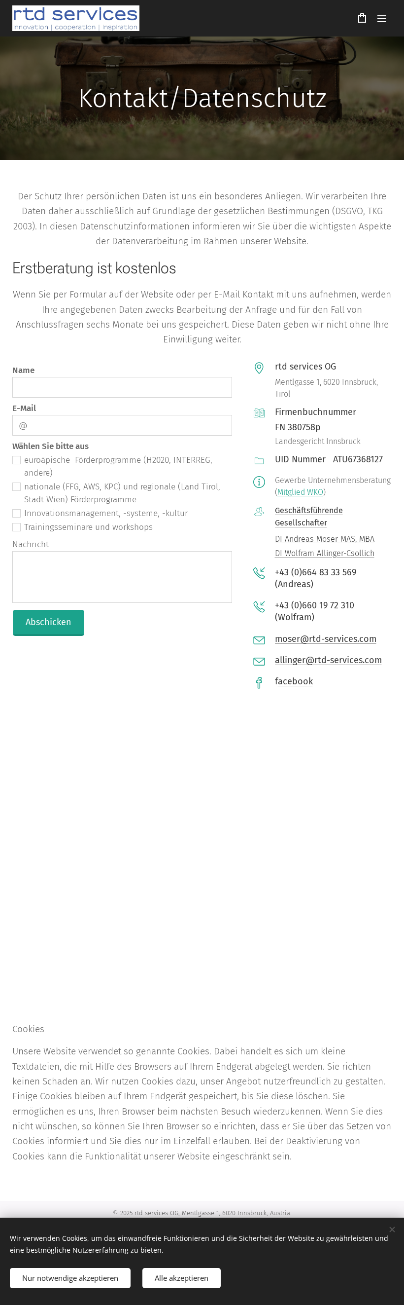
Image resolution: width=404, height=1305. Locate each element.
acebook (295, 681)
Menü (382, 18)
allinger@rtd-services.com (328, 660)
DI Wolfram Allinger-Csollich (324, 553)
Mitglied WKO (300, 492)
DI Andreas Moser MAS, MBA (324, 539)
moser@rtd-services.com (325, 639)
